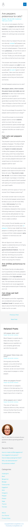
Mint (3, 490)
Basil (3, 476)
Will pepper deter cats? (11, 333)
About (4, 512)
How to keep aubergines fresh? (12, 458)
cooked (12, 43)
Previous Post (14, 315)
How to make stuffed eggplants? (12, 452)
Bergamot (5, 479)
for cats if (12, 70)
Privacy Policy (6, 518)
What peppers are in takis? (13, 400)
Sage (3, 501)
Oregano (5, 493)
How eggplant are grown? (10, 455)
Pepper (4, 19)
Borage (4, 482)
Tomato (4, 507)
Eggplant (5, 487)
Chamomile (5, 484)
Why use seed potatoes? (9, 460)
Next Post (14, 319)
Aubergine (5, 473)
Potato (4, 498)
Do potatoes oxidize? (8, 463)
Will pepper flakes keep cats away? (13, 355)
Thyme (4, 504)
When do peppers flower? (12, 381)
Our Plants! (5, 515)
